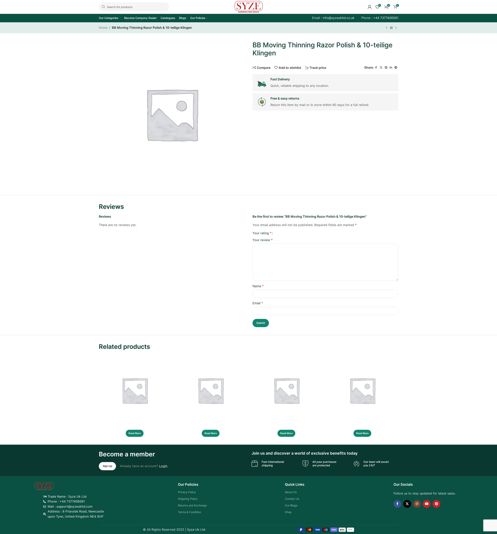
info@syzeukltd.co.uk (338, 18)
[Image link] (45, 486)
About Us (290, 492)
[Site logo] (249, 6)
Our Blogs (291, 505)
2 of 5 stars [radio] (280, 233)
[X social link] (381, 67)
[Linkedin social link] (391, 67)
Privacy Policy (187, 492)
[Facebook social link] (376, 67)
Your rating (262, 233)
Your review (263, 240)
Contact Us (292, 498)
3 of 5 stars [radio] (284, 233)
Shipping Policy (188, 498)
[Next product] (396, 28)
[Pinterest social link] (386, 67)
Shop (288, 512)
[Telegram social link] (395, 67)
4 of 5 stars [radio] (287, 233)
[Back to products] (391, 28)
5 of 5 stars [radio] (290, 233)
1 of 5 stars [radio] (277, 233)
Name (258, 286)
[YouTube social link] (426, 504)
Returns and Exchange (192, 505)
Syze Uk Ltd (196, 529)
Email (258, 303)
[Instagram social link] (416, 504)
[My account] (370, 7)
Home (103, 28)
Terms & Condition (190, 512)
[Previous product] (386, 28)
